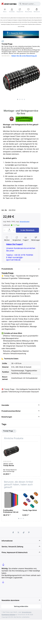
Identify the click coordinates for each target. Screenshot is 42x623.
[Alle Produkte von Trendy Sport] (3, 41)
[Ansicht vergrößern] (21, 78)
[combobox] (29, 4)
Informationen (7, 541)
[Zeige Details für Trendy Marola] (11, 451)
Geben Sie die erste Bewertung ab (24, 56)
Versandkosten (24, 221)
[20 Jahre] (21, 34)
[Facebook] (13, 532)
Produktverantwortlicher (11, 411)
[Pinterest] (29, 532)
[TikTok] (23, 532)
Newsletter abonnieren (10, 600)
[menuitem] (9, 431)
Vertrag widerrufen (21, 606)
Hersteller (5, 405)
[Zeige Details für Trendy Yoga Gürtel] (31, 500)
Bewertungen (7, 417)
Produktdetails (7, 269)
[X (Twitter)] (18, 532)
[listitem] (21, 78)
